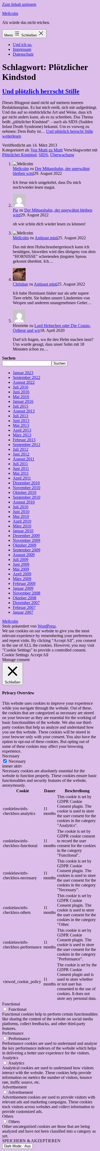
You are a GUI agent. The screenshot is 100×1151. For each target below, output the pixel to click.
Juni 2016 (21, 392)
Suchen (8, 358)
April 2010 (22, 521)
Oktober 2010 (24, 492)
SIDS (43, 154)
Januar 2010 (23, 531)
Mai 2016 (21, 396)
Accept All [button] (39, 655)
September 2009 (26, 550)
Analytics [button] (10, 1057)
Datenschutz (23, 54)
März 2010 (22, 526)
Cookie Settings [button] (15, 655)
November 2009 (26, 540)
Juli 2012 (20, 449)
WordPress (47, 626)
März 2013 (22, 435)
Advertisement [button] (14, 1087)
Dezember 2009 (26, 535)
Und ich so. (22, 44)
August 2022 (24, 382)
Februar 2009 (24, 583)
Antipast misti (46, 238)
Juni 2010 (21, 511)
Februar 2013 (24, 440)
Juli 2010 (20, 507)
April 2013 (22, 430)
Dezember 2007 (26, 602)
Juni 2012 (21, 454)
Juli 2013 (20, 416)
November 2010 (26, 487)
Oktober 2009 (24, 545)
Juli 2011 (20, 463)
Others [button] (7, 1116)
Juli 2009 (20, 559)
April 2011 (22, 478)
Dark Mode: (13, 1146)
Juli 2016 (20, 387)
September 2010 (26, 497)
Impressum (22, 49)
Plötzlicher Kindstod (19, 154)
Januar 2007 (23, 612)
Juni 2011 (21, 468)
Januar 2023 (23, 372)
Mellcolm (10, 13)
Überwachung (62, 154)
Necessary (17, 761)
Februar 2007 (24, 607)
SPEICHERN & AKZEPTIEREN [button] (31, 1140)
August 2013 (24, 411)
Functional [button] (11, 1004)
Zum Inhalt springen (19, 4)
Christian (20, 284)
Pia (15, 210)
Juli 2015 (20, 406)
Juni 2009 (21, 564)
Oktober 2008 (24, 598)
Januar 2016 (23, 401)
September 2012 (26, 444)
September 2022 (26, 377)
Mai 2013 (21, 425)
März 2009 (22, 578)
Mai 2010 (21, 516)
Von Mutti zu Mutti (46, 150)
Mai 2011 (21, 473)
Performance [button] (12, 1033)
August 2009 (24, 554)
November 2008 (26, 593)
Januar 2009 (23, 588)
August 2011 (23, 459)
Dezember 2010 (26, 483)
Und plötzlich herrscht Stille (40, 91)
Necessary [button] (10, 756)
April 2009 (22, 574)
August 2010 (24, 502)
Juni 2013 (21, 420)
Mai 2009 (21, 569)
